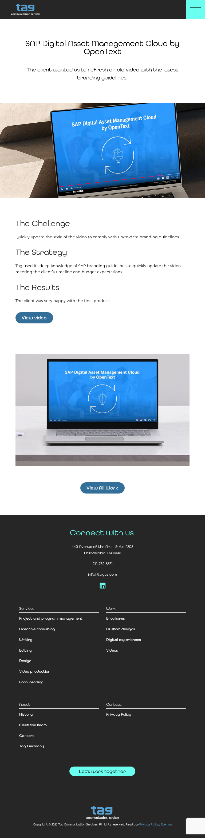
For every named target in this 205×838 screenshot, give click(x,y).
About (24, 704)
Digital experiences (123, 639)
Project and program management (51, 618)
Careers (26, 735)
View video (34, 317)
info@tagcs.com (102, 574)
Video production (34, 671)
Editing (25, 650)
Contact (114, 704)
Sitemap (166, 824)
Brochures (115, 618)
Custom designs (120, 629)
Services (26, 608)
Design (25, 661)
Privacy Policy (118, 714)
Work (111, 608)
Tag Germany (31, 746)
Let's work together (102, 771)
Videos (112, 650)
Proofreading (31, 682)
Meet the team (33, 725)
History (26, 714)
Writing (26, 639)
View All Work (102, 488)
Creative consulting (37, 629)
